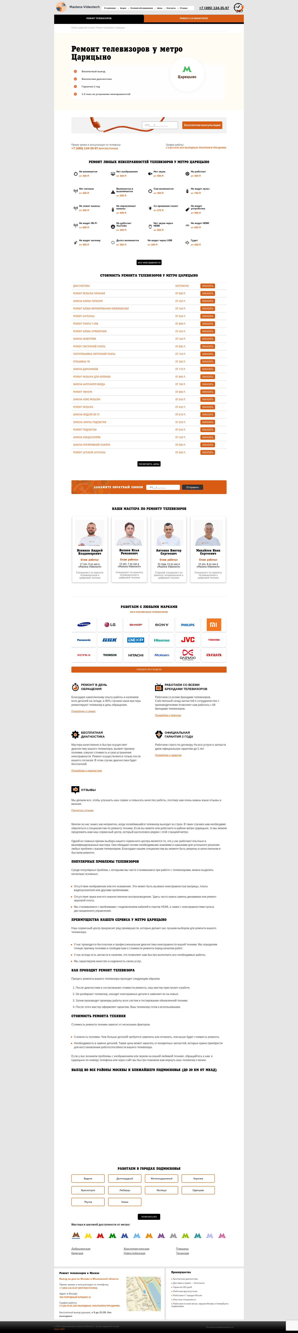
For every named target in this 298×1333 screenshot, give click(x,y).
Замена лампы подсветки (89, 422)
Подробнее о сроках (83, 711)
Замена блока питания (88, 301)
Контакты (171, 8)
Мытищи (161, 1190)
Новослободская (134, 1253)
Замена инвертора (84, 338)
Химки (124, 1202)
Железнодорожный (161, 1178)
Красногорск (88, 1190)
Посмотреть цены (149, 463)
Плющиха (182, 1248)
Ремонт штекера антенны (89, 452)
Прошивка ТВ (81, 361)
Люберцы (125, 1190)
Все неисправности (149, 262)
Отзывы (183, 8)
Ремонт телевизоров (99, 18)
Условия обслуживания (141, 8)
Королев (198, 1178)
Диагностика (81, 285)
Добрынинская (80, 1248)
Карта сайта (59, 1329)
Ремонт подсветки (85, 429)
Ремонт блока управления (90, 331)
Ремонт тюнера (82, 391)
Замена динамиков (85, 369)
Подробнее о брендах (168, 715)
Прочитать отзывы (82, 810)
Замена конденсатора (87, 437)
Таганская (182, 1253)
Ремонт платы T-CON (85, 323)
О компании (110, 8)
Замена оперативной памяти (91, 444)
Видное (88, 1178)
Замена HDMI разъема (86, 399)
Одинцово (198, 1190)
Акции (123, 8)
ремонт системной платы (89, 346)
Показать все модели (149, 669)
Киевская (77, 1253)
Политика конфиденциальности (220, 1327)
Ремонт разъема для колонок (92, 376)
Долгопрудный (125, 1178)
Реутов (88, 1202)
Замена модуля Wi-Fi (86, 414)
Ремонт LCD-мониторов (194, 18)
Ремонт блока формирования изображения (101, 308)
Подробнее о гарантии (168, 755)
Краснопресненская (136, 1248)
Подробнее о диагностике (86, 770)
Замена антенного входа (89, 384)
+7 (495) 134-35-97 (84, 148)
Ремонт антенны (83, 316)
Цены (159, 8)
